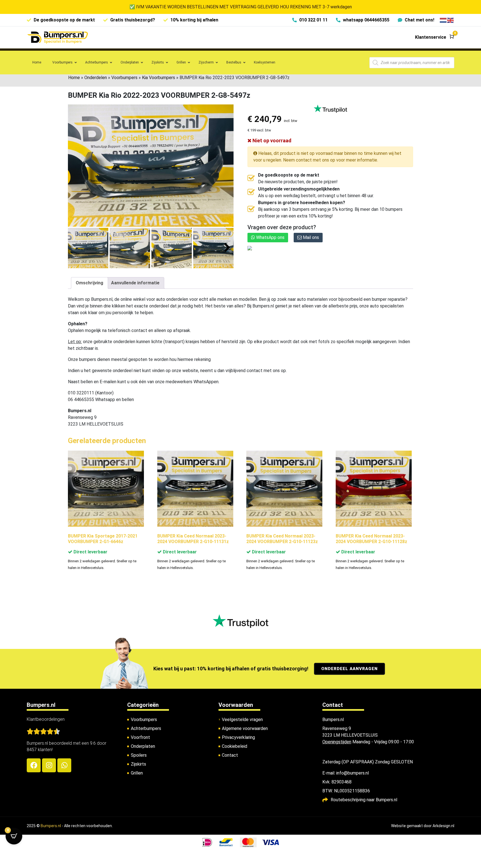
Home (74, 77)
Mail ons (310, 237)
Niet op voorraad (271, 140)
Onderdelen (95, 77)
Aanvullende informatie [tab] (135, 282)
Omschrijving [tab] (89, 282)
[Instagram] (49, 765)
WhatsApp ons (269, 237)
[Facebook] (34, 765)
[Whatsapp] (64, 765)
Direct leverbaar (89, 552)
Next (227, 247)
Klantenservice (430, 37)
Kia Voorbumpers (158, 77)
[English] (450, 20)
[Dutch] (443, 20)
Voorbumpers (124, 77)
